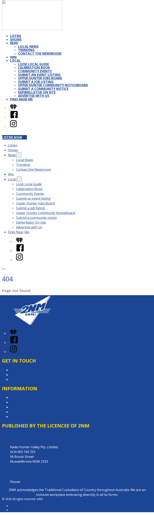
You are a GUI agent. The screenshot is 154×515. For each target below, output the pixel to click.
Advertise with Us (33, 96)
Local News (28, 46)
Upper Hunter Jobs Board (40, 78)
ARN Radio (17, 506)
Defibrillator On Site (37, 92)
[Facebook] (14, 117)
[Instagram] (13, 126)
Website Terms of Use (27, 412)
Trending (26, 50)
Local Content (20, 416)
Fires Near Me (21, 99)
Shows (16, 39)
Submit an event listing (39, 75)
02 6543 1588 (31, 482)
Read (14, 43)
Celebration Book (34, 67)
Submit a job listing (36, 82)
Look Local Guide (33, 64)
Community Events (35, 71)
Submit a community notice (43, 89)
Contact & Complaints (26, 370)
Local (15, 60)
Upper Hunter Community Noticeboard (53, 85)
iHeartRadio (17, 510)
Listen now (12, 137)
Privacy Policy (20, 397)
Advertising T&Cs (23, 407)
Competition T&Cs (23, 402)
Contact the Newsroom (39, 53)
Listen (15, 36)
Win (13, 57)
